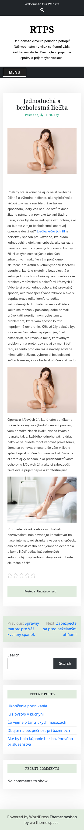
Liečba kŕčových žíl (51, 231)
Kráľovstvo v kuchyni (25, 714)
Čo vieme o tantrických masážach (36, 722)
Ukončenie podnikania (27, 706)
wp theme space (44, 822)
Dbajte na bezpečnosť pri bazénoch (38, 730)
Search (13, 655)
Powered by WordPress (28, 816)
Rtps (42, 29)
